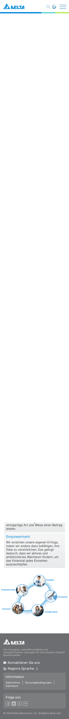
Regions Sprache (21, 668)
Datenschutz (13, 682)
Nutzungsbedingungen (38, 682)
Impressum (12, 685)
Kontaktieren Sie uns (24, 663)
